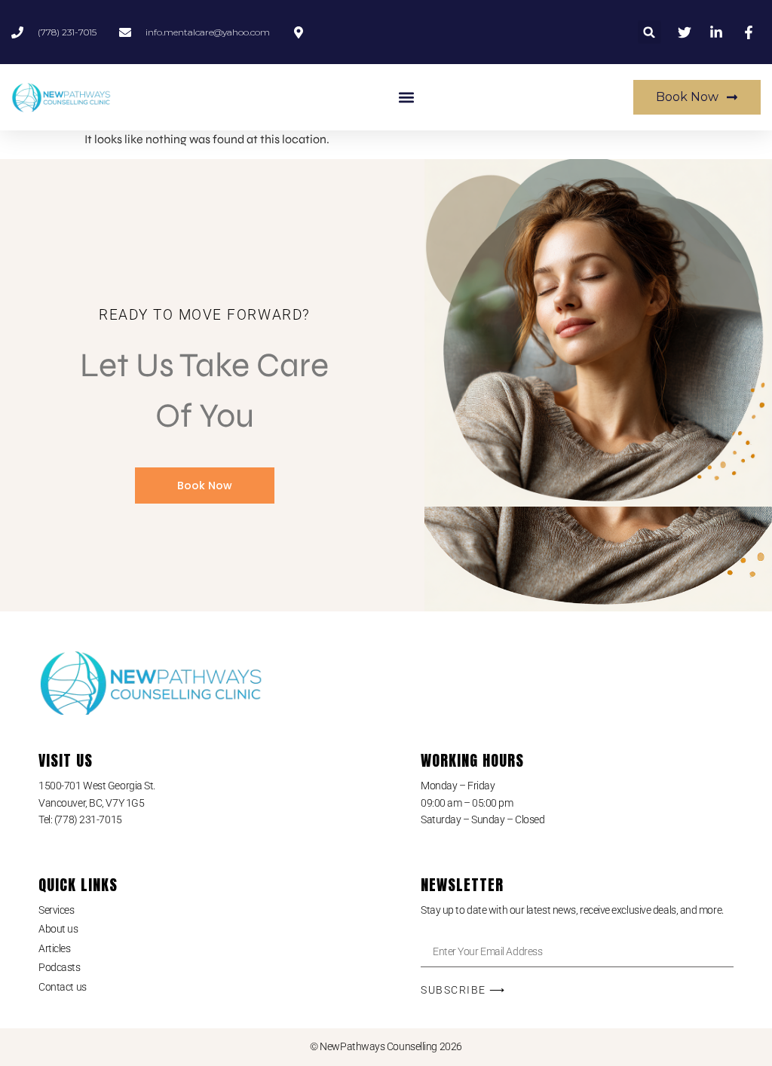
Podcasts (59, 967)
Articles (54, 948)
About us (58, 929)
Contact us (62, 987)
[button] (649, 32)
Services (56, 910)
